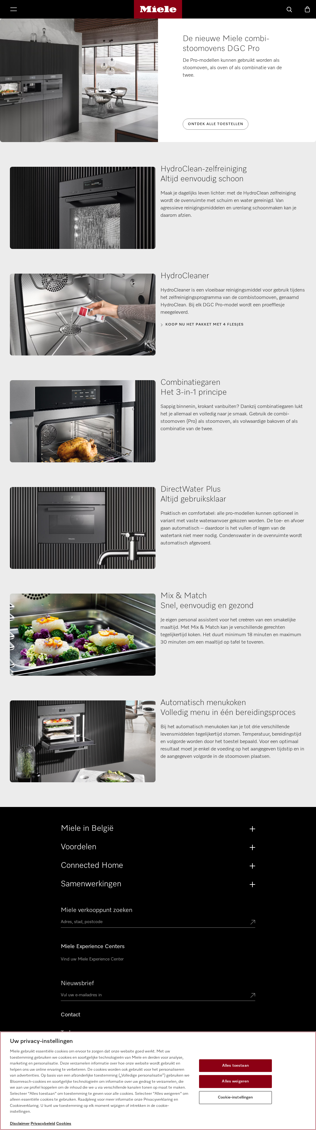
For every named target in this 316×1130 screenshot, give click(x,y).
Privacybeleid (43, 1124)
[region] (158, 1080)
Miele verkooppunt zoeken (96, 910)
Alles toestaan (235, 1066)
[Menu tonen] (13, 10)
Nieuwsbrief (77, 983)
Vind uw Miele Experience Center (92, 959)
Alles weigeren (235, 1081)
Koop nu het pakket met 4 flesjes (204, 324)
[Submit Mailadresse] (252, 996)
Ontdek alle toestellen (215, 124)
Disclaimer (20, 1124)
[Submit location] (252, 923)
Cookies (63, 1124)
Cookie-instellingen (235, 1097)
